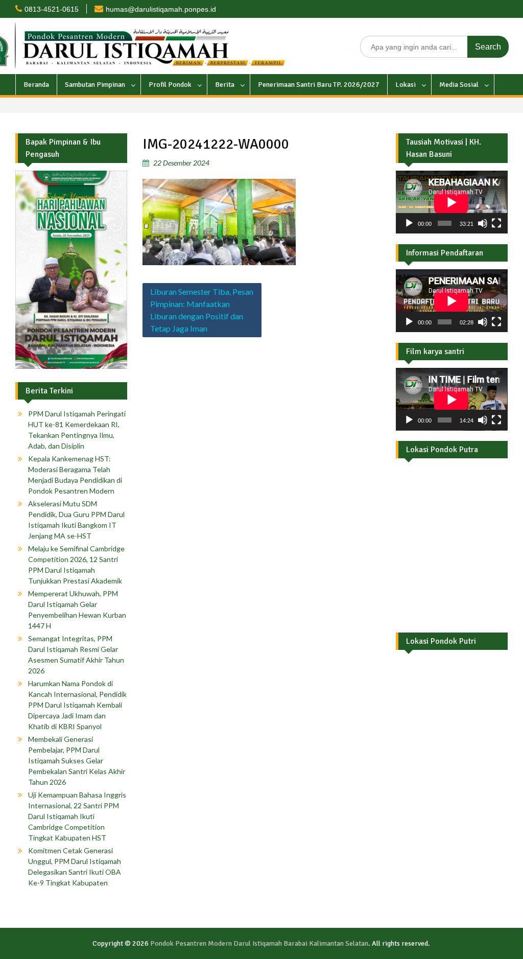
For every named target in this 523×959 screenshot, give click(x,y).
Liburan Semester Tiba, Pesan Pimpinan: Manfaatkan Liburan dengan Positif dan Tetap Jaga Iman (201, 310)
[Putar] (409, 223)
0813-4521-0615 (52, 9)
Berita (224, 84)
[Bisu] (483, 223)
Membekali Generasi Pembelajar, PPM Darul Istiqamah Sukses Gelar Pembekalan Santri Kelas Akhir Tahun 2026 (76, 760)
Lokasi (405, 84)
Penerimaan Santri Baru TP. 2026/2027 (318, 84)
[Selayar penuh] (496, 223)
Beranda (36, 84)
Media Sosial (459, 84)
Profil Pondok (170, 84)
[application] (451, 202)
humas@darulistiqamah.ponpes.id (161, 9)
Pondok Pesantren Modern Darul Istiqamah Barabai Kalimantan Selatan (259, 943)
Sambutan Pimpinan (95, 84)
